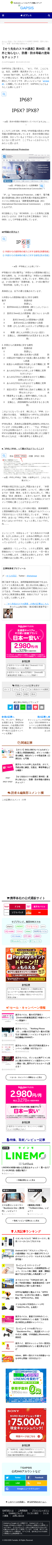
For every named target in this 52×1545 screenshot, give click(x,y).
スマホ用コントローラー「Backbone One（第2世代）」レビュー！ (13, 1208)
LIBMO (37, 936)
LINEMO (19, 926)
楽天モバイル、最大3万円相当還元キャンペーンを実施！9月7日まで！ (32, 1046)
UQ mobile (9, 931)
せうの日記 (11, 576)
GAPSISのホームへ (37, 1502)
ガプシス (27, 15)
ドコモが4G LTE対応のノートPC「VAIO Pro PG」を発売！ (29, 1305)
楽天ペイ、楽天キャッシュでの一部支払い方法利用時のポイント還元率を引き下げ (32, 1346)
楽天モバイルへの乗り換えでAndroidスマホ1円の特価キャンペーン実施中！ (25, 666)
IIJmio (19, 931)
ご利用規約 (23, 1511)
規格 (18, 694)
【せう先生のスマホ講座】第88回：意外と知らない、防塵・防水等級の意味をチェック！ (32, 779)
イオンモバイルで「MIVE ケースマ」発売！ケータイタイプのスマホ (32, 1239)
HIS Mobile (16, 936)
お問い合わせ (18, 1516)
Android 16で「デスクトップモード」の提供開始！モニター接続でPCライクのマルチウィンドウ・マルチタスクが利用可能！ (32, 1255)
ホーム (4, 41)
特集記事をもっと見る (26, 1180)
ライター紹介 (33, 1513)
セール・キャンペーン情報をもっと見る (26, 1077)
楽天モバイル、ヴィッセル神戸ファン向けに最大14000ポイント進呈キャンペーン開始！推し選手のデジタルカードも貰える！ (32, 1062)
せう (24, 689)
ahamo (9, 926)
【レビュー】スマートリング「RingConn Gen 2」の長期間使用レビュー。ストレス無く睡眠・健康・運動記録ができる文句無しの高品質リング (32, 1269)
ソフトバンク (17, 912)
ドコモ (17, 907)
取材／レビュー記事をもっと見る (26, 1221)
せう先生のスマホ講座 (39, 689)
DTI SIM (27, 936)
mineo (28, 931)
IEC (41, 185)
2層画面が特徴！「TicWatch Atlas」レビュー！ (38, 1208)
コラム (16, 689)
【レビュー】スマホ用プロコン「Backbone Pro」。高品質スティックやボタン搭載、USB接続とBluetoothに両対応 (32, 1333)
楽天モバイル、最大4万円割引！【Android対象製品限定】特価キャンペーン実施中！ (25, 673)
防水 (10, 41)
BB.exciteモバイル (18, 941)
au (39, 912)
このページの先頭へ (16, 1502)
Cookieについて (16, 1513)
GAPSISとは (8, 1511)
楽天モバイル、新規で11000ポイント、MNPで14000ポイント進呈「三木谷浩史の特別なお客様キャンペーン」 (32, 1319)
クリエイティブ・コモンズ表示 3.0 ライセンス (29, 1527)
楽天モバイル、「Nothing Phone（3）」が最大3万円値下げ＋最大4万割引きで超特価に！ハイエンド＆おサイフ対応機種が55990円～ (32, 1033)
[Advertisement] (26, 32)
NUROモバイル (40, 931)
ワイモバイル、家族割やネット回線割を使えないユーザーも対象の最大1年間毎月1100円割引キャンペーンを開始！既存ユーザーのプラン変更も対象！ (25, 993)
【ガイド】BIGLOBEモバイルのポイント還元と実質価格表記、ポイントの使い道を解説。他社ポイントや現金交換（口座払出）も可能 (32, 754)
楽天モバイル (39, 907)
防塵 (26, 694)
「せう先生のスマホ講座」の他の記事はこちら (27, 604)
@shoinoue (32, 576)
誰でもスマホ (35, 941)
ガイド (7, 689)
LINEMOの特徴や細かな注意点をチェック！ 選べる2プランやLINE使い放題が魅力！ (26, 1168)
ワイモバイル (32, 926)
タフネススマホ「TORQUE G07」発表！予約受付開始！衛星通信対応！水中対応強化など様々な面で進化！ (32, 1283)
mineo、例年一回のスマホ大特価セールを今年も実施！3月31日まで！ (32, 1356)
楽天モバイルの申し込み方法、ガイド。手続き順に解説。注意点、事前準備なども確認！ (32, 767)
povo (43, 926)
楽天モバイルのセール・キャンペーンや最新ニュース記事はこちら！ (25, 1127)
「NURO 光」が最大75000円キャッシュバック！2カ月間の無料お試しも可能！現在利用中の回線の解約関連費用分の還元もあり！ (26, 1452)
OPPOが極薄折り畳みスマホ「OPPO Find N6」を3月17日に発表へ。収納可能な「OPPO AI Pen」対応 (32, 1295)
